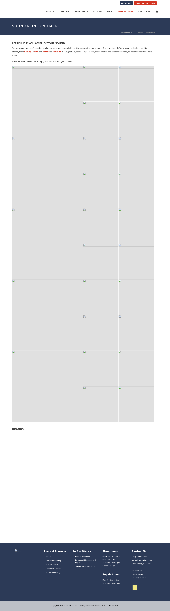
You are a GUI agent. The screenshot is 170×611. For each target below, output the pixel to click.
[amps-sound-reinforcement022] (101, 404)
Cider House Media (111, 606)
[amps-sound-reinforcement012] (136, 261)
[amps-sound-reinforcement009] (136, 226)
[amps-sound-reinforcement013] (47, 315)
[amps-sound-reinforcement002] (136, 155)
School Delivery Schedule (85, 566)
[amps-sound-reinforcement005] (101, 190)
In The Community (53, 572)
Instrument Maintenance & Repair (85, 561)
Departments (81, 11)
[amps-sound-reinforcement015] (136, 297)
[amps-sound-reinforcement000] (47, 172)
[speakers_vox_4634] (101, 83)
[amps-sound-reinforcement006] (136, 190)
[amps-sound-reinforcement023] (136, 404)
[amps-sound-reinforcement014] (101, 297)
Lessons (97, 11)
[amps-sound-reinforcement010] (101, 261)
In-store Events (52, 564)
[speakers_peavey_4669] (101, 119)
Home (122, 32)
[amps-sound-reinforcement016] (101, 333)
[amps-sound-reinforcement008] (101, 226)
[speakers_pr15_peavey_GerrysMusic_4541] (136, 119)
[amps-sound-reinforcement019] (47, 386)
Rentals (65, 11)
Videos (49, 556)
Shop (109, 11)
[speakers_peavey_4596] (136, 83)
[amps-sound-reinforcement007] (47, 243)
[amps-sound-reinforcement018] (136, 333)
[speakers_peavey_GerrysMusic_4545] (47, 101)
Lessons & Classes (53, 568)
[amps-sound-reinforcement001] (101, 155)
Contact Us (144, 11)
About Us (51, 11)
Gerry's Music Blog (53, 560)
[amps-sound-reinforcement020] (101, 368)
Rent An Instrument (82, 556)
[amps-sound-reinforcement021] (136, 368)
